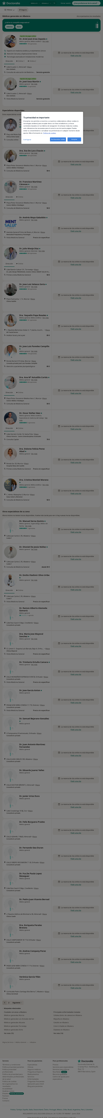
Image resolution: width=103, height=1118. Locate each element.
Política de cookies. (49, 133)
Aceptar (74, 139)
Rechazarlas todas (58, 139)
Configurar (27, 140)
